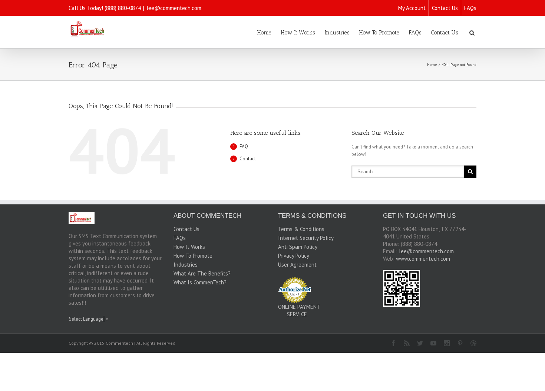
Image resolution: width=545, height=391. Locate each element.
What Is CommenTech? (200, 282)
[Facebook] (393, 343)
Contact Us (445, 7)
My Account (412, 7)
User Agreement (297, 264)
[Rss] (407, 343)
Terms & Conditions (301, 229)
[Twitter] (420, 343)
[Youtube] (433, 343)
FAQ (244, 146)
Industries (337, 32)
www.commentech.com (423, 258)
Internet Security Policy (306, 237)
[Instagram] (447, 343)
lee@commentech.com (173, 7)
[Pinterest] (460, 343)
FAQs (470, 7)
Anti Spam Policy (297, 246)
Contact (248, 159)
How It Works (298, 32)
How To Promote (379, 32)
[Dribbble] (473, 343)
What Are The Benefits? (202, 273)
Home (264, 32)
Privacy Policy (293, 255)
